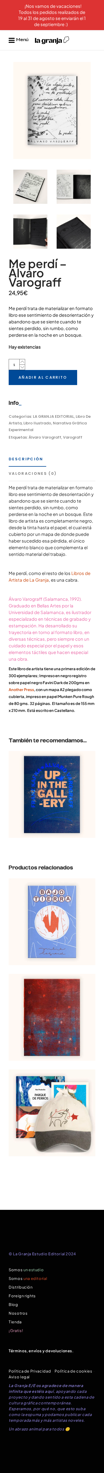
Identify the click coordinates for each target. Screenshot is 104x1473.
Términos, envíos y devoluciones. (41, 1351)
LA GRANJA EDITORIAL (53, 416)
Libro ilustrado (37, 423)
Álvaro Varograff (45, 437)
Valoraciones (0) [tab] (33, 473)
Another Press (21, 689)
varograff (72, 437)
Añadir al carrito (42, 377)
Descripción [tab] (26, 459)
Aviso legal (19, 1377)
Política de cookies (73, 1371)
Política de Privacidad (30, 1371)
